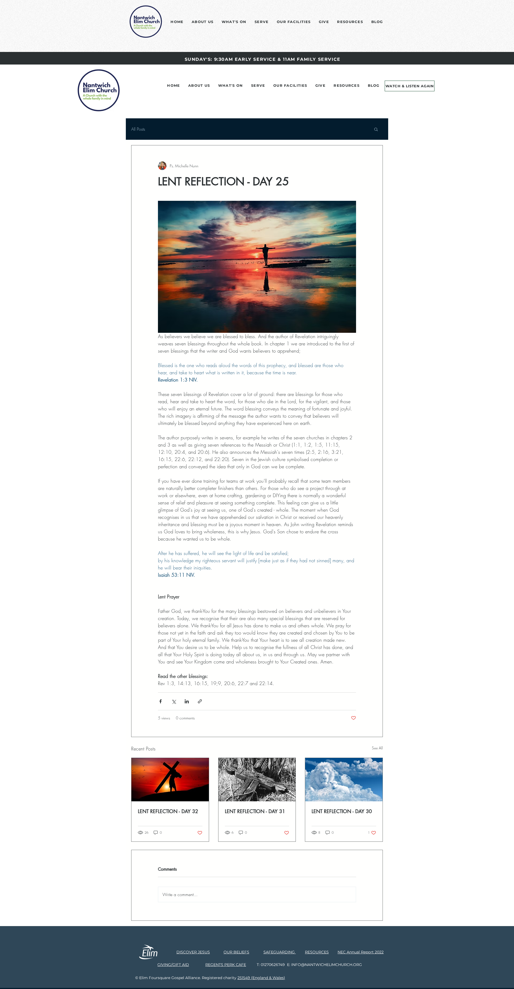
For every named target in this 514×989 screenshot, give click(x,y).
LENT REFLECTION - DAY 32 (168, 811)
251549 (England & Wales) (261, 977)
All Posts (138, 129)
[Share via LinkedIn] (186, 701)
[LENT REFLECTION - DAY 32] (170, 779)
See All (377, 747)
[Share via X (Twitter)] (173, 701)
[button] (376, 129)
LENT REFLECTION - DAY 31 (255, 811)
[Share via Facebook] (160, 701)
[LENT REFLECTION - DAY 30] (344, 779)
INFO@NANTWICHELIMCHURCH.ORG (326, 964)
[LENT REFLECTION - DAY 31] (257, 779)
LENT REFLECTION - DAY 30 (342, 811)
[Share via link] (199, 701)
